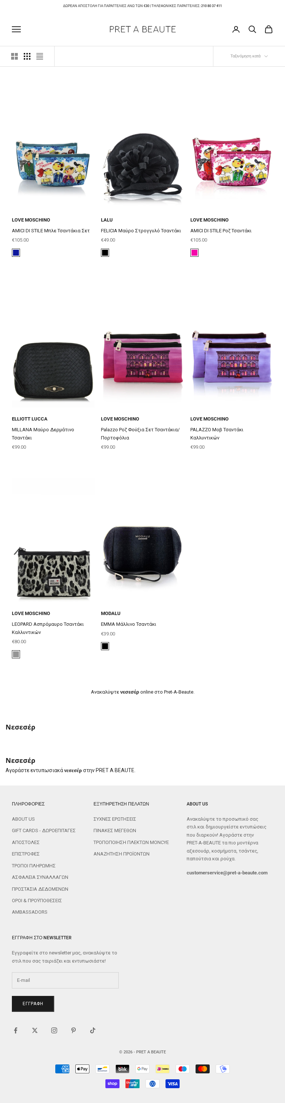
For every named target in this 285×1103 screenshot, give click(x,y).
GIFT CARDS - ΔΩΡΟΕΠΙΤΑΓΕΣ (44, 830)
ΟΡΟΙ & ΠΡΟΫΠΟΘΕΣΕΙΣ (37, 900)
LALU (107, 220)
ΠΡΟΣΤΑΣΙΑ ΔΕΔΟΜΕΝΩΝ (40, 889)
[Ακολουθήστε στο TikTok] (92, 1030)
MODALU (111, 613)
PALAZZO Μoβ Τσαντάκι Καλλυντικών (216, 433)
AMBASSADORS (30, 912)
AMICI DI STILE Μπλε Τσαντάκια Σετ (51, 230)
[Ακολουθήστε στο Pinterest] (73, 1030)
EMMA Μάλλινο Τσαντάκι (128, 624)
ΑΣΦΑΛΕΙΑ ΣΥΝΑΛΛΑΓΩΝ (40, 877)
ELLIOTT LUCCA (30, 419)
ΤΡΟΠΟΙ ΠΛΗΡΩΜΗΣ (34, 865)
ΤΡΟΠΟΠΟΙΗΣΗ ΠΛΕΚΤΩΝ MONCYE (131, 842)
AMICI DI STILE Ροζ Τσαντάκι (221, 230)
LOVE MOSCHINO (31, 220)
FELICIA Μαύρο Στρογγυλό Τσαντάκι (141, 230)
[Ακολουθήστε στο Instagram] (54, 1030)
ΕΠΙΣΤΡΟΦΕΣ (26, 854)
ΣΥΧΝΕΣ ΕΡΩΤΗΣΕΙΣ (115, 819)
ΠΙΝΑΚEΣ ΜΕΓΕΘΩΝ (115, 830)
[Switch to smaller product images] (27, 56)
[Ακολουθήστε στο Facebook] (15, 1030)
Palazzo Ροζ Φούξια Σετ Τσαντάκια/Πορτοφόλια (140, 433)
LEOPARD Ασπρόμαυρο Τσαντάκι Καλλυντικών (48, 628)
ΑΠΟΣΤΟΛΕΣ (26, 842)
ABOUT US (23, 819)
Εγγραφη (33, 1003)
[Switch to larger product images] (14, 56)
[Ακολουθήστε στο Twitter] (35, 1030)
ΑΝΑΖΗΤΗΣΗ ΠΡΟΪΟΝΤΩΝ (122, 854)
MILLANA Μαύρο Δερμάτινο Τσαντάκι (43, 433)
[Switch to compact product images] (39, 56)
